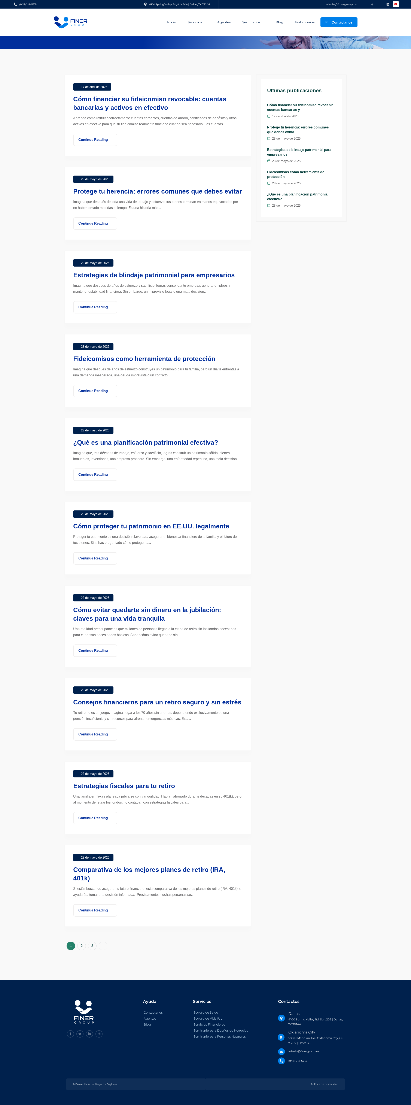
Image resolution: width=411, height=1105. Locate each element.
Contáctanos (153, 1012)
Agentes (224, 22)
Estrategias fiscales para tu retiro (124, 785)
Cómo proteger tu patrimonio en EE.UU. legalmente (151, 526)
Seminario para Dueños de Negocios (221, 1030)
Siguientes (103, 946)
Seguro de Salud (206, 1012)
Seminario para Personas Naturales (220, 1036)
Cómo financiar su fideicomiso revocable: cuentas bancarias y (301, 107)
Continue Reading (93, 140)
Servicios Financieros (209, 1024)
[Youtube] (396, 4)
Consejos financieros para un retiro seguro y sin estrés (157, 702)
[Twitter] (80, 1034)
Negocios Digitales (106, 1084)
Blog (279, 22)
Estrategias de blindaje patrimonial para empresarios (154, 275)
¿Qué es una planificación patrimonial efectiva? (145, 442)
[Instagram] (99, 1034)
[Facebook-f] (372, 4)
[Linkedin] (388, 4)
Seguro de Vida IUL (208, 1018)
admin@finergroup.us (341, 4)
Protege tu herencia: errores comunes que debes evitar (157, 191)
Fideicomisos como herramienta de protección (144, 358)
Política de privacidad (324, 1084)
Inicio (171, 22)
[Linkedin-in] (89, 1034)
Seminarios (251, 22)
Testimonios (305, 22)
